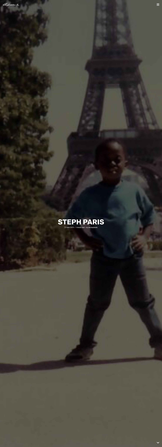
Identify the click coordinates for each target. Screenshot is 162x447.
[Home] (11, 4)
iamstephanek (93, 227)
